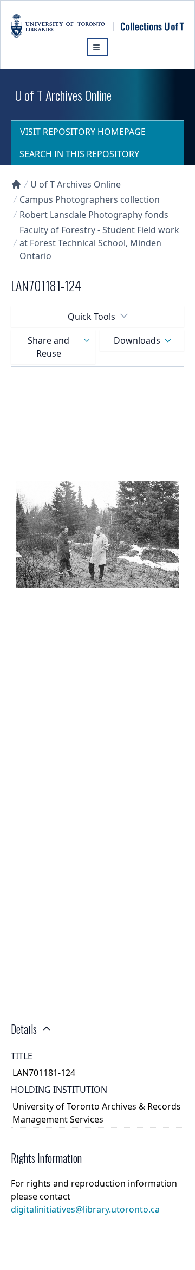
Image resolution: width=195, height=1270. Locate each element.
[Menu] (97, 47)
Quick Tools (91, 317)
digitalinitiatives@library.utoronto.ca (85, 1209)
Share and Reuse (48, 346)
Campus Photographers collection (90, 199)
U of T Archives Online (75, 184)
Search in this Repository (79, 154)
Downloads (137, 340)
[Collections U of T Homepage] (16, 184)
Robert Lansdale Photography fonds (94, 215)
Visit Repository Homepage (83, 132)
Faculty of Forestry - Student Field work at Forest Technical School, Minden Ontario (99, 243)
